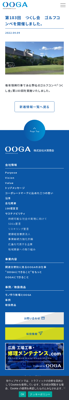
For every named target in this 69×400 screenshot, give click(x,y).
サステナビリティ (15, 213)
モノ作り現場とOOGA (18, 295)
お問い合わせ (32, 318)
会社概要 (10, 203)
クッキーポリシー (40, 394)
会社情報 (11, 165)
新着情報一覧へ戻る (34, 106)
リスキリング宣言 (18, 229)
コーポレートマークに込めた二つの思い (29, 193)
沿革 (8, 198)
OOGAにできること (17, 277)
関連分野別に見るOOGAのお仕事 (25, 267)
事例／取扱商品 (15, 287)
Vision (9, 178)
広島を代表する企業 (20, 244)
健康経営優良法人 (19, 234)
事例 (8, 300)
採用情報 (31, 334)
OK (22, 394)
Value (9, 183)
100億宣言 (11, 208)
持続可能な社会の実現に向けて (27, 218)
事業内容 (11, 259)
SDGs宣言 (14, 223)
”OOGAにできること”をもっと (23, 272)
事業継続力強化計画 (20, 239)
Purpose (11, 172)
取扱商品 (10, 305)
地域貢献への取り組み (22, 249)
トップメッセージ (15, 188)
